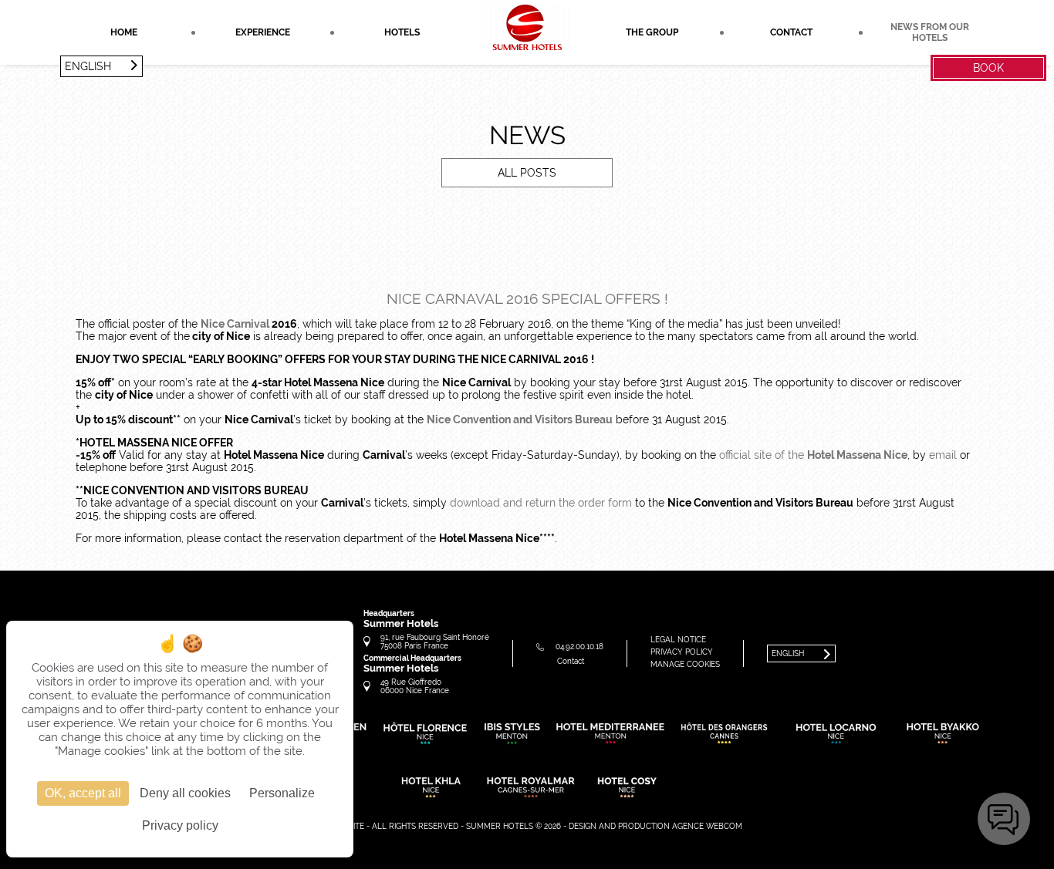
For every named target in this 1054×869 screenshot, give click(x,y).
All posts (527, 173)
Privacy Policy (681, 652)
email (943, 455)
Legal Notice (678, 639)
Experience (262, 32)
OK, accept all (83, 793)
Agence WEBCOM (707, 826)
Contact (791, 32)
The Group (652, 32)
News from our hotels (929, 32)
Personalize (282, 793)
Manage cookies (685, 664)
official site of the (813, 455)
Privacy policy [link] (180, 825)
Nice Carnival (235, 324)
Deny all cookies (185, 793)
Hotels (402, 32)
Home (123, 32)
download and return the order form (541, 503)
